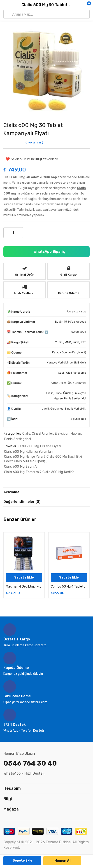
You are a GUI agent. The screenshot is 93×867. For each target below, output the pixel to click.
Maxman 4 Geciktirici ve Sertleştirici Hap (24, 586)
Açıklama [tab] (11, 492)
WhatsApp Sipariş (49, 251)
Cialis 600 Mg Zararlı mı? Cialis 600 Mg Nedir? (39, 472)
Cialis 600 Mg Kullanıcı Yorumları (28, 452)
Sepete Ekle (22, 860)
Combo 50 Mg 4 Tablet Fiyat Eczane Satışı (69, 586)
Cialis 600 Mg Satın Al (20, 466)
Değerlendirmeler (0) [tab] (21, 501)
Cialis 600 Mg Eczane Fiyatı (40, 446)
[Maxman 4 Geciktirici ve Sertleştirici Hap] (24, 553)
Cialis (49, 393)
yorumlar (33, 142)
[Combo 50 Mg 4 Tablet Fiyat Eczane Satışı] (69, 553)
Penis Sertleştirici (75, 398)
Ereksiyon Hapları (68, 433)
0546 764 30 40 (30, 763)
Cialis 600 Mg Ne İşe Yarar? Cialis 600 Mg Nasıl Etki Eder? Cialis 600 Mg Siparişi (43, 459)
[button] (81, 5)
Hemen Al (62, 861)
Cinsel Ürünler (63, 393)
